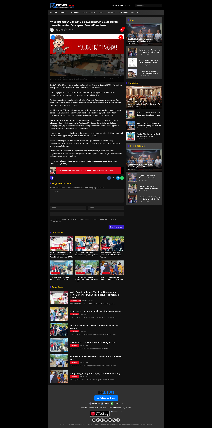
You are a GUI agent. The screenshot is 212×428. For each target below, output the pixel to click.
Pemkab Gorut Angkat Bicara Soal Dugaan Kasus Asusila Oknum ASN (149, 72)
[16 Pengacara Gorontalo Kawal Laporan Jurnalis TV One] (132, 62)
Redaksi (84, 408)
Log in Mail (127, 408)
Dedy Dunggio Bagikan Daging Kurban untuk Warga (111, 278)
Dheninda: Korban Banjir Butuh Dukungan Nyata (59, 278)
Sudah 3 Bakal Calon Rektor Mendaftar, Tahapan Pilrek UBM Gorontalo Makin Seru (149, 125)
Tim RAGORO (59, 29)
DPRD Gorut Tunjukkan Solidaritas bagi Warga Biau (86, 254)
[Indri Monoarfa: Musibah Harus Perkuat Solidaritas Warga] (112, 243)
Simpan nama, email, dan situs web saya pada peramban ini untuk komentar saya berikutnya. (84, 220)
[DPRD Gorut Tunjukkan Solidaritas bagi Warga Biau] (87, 243)
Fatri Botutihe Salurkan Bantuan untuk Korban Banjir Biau (86, 279)
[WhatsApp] (122, 178)
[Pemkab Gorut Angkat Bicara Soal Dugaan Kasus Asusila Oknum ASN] (132, 73)
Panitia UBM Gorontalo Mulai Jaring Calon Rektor (148, 135)
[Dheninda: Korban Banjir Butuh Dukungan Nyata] (61, 267)
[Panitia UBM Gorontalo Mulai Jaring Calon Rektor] (130, 136)
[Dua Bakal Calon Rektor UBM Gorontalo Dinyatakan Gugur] (130, 115)
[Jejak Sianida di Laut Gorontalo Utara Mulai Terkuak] (132, 177)
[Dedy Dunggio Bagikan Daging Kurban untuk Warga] (112, 267)
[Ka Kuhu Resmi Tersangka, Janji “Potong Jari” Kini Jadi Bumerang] (132, 52)
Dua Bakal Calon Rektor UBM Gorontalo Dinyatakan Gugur (148, 114)
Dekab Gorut (80, 248)
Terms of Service (114, 408)
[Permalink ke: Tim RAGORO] (52, 30)
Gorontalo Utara (56, 248)
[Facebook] (109, 178)
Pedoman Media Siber (97, 408)
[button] (160, 5)
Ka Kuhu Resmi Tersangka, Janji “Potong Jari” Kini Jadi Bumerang (149, 51)
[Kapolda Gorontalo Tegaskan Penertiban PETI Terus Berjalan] (132, 188)
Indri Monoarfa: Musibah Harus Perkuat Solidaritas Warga (110, 255)
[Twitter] (113, 178)
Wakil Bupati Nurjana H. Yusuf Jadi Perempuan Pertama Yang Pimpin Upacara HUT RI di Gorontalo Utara (61, 255)
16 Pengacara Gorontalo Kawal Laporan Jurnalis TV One (149, 62)
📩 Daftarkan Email (106, 398)
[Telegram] (118, 178)
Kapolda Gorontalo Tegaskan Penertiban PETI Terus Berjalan (149, 187)
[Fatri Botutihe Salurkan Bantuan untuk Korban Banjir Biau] (87, 267)
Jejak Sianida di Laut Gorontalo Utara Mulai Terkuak (148, 177)
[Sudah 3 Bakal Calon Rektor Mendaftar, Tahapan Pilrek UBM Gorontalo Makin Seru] (130, 125)
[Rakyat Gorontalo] (62, 5)
